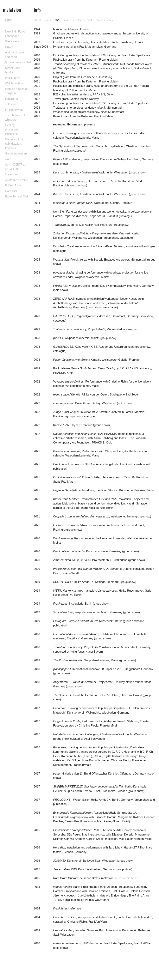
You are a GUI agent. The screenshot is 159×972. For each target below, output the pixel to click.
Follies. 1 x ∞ (13, 185)
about (37, 20)
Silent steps (12, 41)
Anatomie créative (16, 180)
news (66, 20)
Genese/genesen (16, 153)
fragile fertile (12, 77)
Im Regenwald (14, 109)
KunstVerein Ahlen (126, 878)
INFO (8, 20)
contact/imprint (82, 20)
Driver (9, 47)
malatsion (12, 9)
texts (48, 20)
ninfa (8, 159)
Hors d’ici (11, 191)
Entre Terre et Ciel (16, 196)
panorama (11, 98)
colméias (10, 104)
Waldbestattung (14, 83)
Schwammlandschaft (18, 62)
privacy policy (104, 20)
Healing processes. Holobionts (12, 129)
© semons (11, 174)
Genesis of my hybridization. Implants (14, 144)
